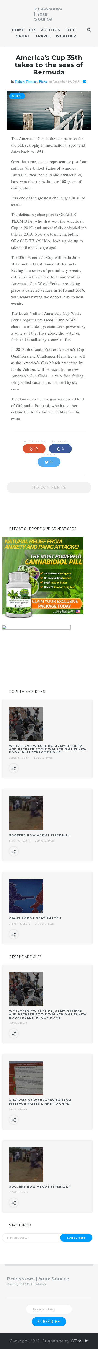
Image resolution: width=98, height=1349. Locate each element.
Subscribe (76, 1237)
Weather (66, 36)
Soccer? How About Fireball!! (40, 835)
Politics (50, 30)
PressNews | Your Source (48, 14)
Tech (70, 30)
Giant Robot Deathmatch (35, 918)
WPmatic (79, 1341)
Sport (23, 36)
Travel (43, 36)
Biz (32, 30)
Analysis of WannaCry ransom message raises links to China (40, 1102)
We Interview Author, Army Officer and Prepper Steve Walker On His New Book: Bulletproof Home (48, 749)
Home (18, 30)
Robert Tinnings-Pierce (31, 81)
